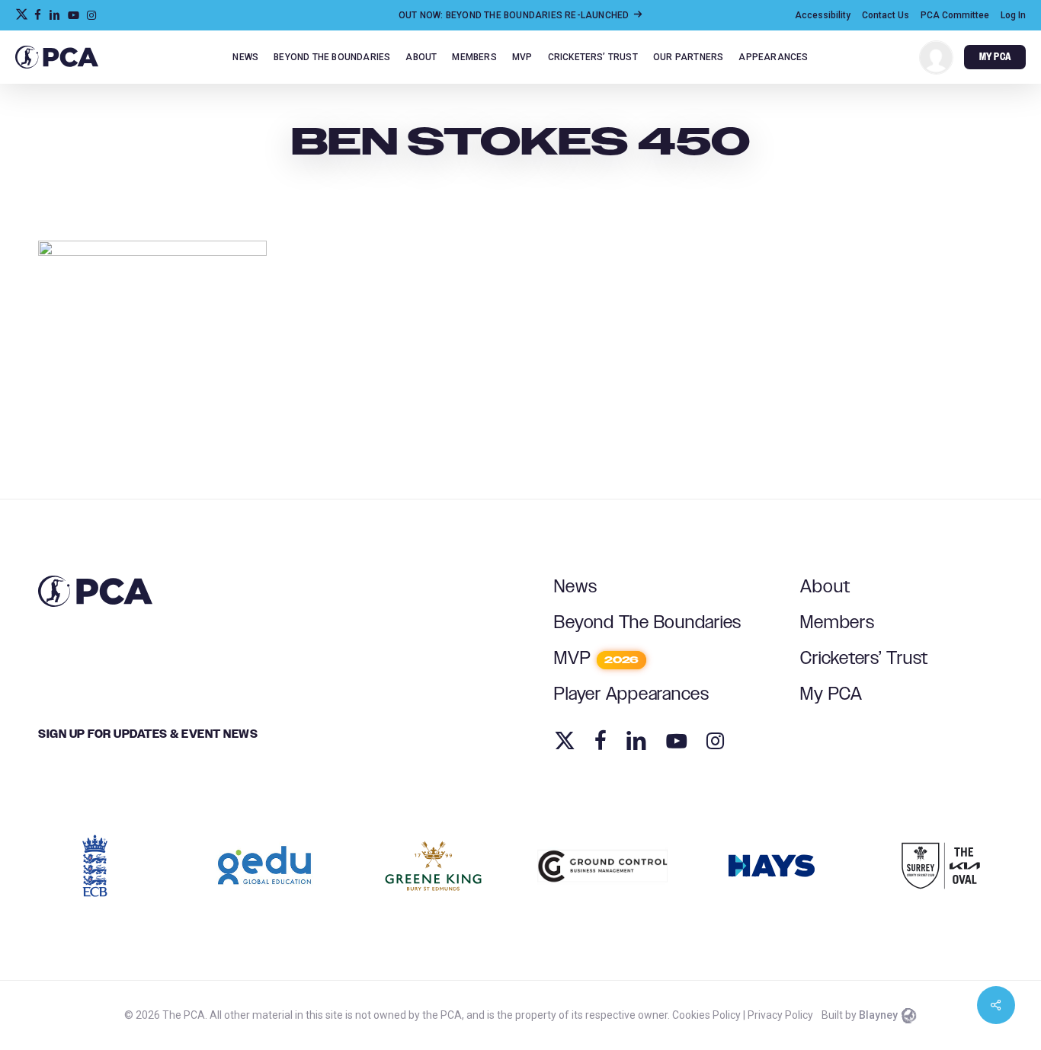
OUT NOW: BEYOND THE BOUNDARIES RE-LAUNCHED (515, 15)
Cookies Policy (706, 1015)
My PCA (831, 694)
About (825, 587)
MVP (596, 658)
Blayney (878, 1015)
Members (837, 622)
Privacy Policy (780, 1015)
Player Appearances (631, 694)
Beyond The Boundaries (648, 622)
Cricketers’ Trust (864, 658)
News (575, 587)
